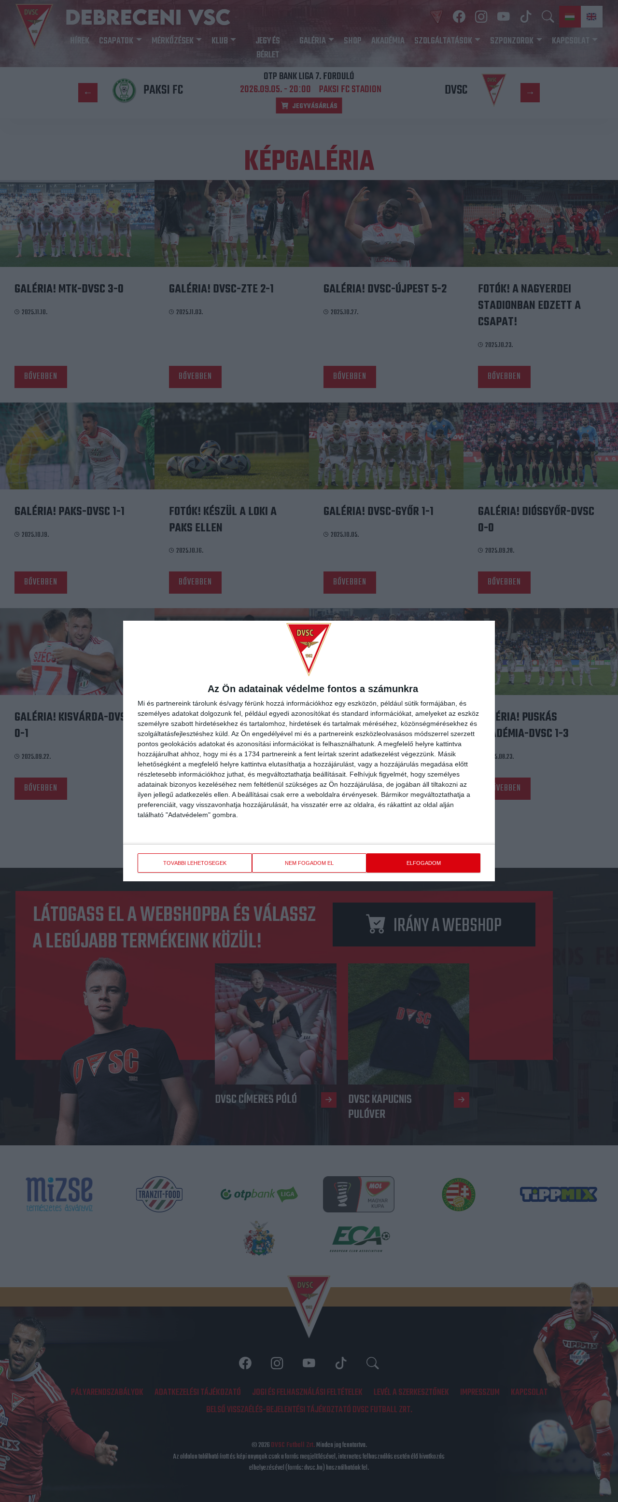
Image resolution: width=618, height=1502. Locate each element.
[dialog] (309, 751)
